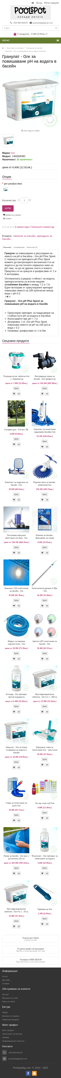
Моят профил (8, 1030)
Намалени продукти (10, 1020)
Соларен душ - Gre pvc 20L (16, 429)
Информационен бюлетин (13, 1041)
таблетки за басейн (24, 236)
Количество (9, 200)
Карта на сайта (8, 1002)
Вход (39, 2)
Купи (8, 208)
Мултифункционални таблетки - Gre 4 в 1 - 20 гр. (16, 910)
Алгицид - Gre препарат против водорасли (16, 695)
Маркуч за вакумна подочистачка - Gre (16, 642)
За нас (5, 976)
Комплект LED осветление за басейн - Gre (16, 589)
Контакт (5, 994)
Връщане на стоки (10, 998)
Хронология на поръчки (12, 1034)
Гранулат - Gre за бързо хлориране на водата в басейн (16, 750)
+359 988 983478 (20, 23)
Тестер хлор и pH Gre (44, 803)
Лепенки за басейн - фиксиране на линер (45, 536)
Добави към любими (13, 215)
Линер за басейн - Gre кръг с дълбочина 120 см (16, 857)
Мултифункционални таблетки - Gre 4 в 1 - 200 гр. (44, 695)
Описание (7, 247)
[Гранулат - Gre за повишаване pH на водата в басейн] (8, 140)
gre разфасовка (13, 183)
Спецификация (19, 247)
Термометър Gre (44, 909)
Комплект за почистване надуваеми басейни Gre (45, 430)
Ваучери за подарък (10, 1016)
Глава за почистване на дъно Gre (16, 804)
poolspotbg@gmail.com (43, 23)
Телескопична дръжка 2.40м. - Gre (45, 589)
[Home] (3, 48)
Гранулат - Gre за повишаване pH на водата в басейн (25, 51)
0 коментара (22, 227)
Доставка (6, 980)
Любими (5, 1037)
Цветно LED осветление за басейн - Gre (45, 642)
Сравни (8, 218)
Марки (5, 1012)
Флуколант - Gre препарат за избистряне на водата (45, 857)
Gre (13, 153)
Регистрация (51, 2)
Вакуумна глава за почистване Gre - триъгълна (44, 748)
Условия (5, 984)
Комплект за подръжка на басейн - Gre (16, 483)
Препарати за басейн (34, 48)
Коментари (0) (32, 247)
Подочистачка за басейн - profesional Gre (44, 483)
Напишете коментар (42, 227)
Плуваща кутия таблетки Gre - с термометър (16, 377)
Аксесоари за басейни (15, 48)
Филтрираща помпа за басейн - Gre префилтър (45, 377)
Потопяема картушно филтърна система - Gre (16, 536)
